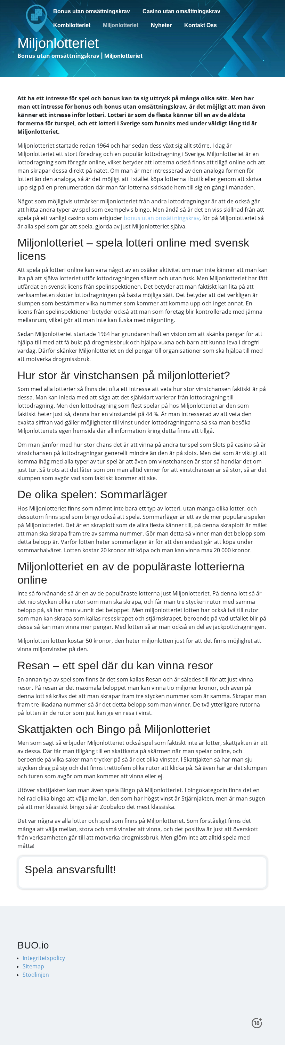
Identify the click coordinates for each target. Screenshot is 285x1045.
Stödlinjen (36, 974)
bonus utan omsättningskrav (162, 218)
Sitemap (33, 966)
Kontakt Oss (200, 25)
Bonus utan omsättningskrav (91, 11)
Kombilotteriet (71, 25)
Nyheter (161, 25)
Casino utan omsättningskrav (181, 11)
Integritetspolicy (44, 958)
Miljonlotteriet (120, 25)
